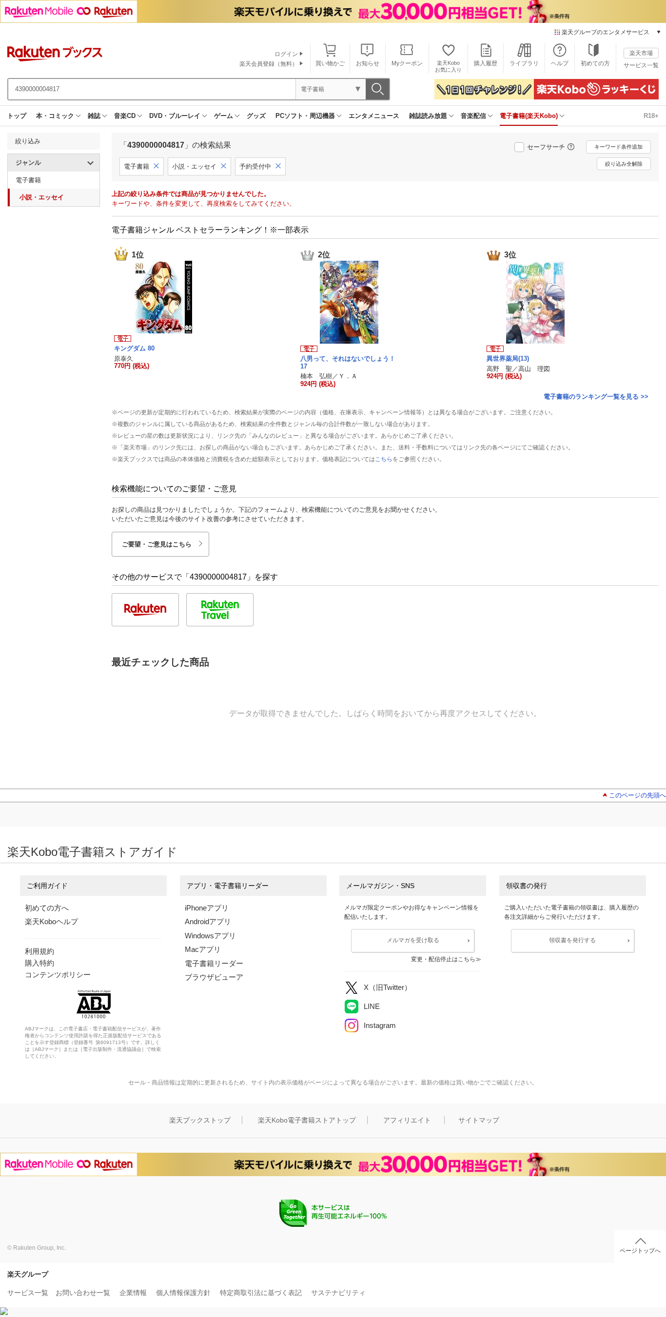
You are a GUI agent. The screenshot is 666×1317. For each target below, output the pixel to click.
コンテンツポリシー (58, 974)
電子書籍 (28, 180)
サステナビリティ (338, 1293)
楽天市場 (641, 53)
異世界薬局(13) (508, 358)
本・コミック (55, 115)
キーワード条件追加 (618, 147)
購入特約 (39, 963)
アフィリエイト (407, 1120)
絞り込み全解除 (624, 164)
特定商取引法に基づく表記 (261, 1293)
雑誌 (94, 115)
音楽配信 (473, 115)
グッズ (256, 115)
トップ (16, 115)
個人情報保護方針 (183, 1293)
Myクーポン (407, 63)
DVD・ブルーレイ (174, 115)
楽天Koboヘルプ (51, 921)
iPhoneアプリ (207, 908)
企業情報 (133, 1293)
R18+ (651, 115)
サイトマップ (478, 1120)
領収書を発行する (572, 940)
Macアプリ (203, 949)
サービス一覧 (641, 65)
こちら (383, 459)
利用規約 (39, 951)
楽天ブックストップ (200, 1120)
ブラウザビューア (214, 977)
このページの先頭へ (637, 795)
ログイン (286, 54)
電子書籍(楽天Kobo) (529, 115)
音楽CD (125, 115)
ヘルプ (559, 63)
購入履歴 (485, 63)
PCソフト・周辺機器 (305, 115)
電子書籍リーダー (214, 963)
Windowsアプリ (210, 935)
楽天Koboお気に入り (448, 66)
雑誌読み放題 (428, 115)
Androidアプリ (208, 921)
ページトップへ (640, 1250)
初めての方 (595, 63)
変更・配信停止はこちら (443, 959)
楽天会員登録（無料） (268, 64)
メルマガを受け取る (413, 940)
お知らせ (367, 63)
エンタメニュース (374, 115)
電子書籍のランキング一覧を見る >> (596, 396)
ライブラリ (524, 63)
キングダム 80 (134, 348)
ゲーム (223, 115)
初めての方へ (47, 908)
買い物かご (330, 63)
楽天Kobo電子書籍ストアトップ (307, 1120)
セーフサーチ (546, 147)
